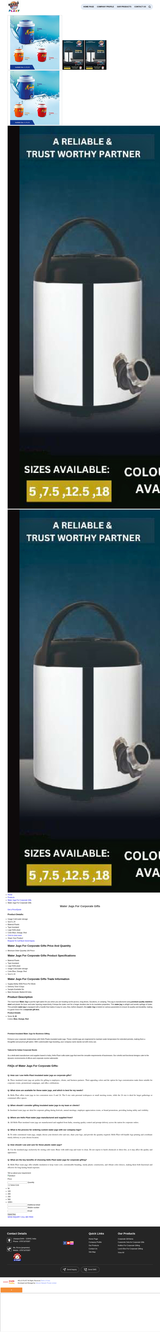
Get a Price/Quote (14, 910)
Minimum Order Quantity (17, 951)
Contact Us (140, 7)
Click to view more (15, 935)
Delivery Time (13, 987)
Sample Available (14, 989)
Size (9, 974)
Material (11, 960)
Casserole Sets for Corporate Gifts (131, 1242)
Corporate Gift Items (125, 1239)
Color (10, 971)
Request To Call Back (16, 941)
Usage (10, 969)
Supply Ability (13, 984)
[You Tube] (68, 1244)
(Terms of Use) (45, 1280)
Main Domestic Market (16, 992)
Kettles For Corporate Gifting (129, 1245)
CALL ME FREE (27, 1217)
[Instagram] (72, 1244)
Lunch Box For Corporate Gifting (130, 1249)
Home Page (88, 7)
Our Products (124, 7)
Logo (10, 966)
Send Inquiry (30, 941)
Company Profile (105, 7)
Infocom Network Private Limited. (46, 1283)
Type (9, 963)
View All (121, 1252)
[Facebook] (65, 1244)
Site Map (92, 1252)
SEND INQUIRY (14, 1217)
